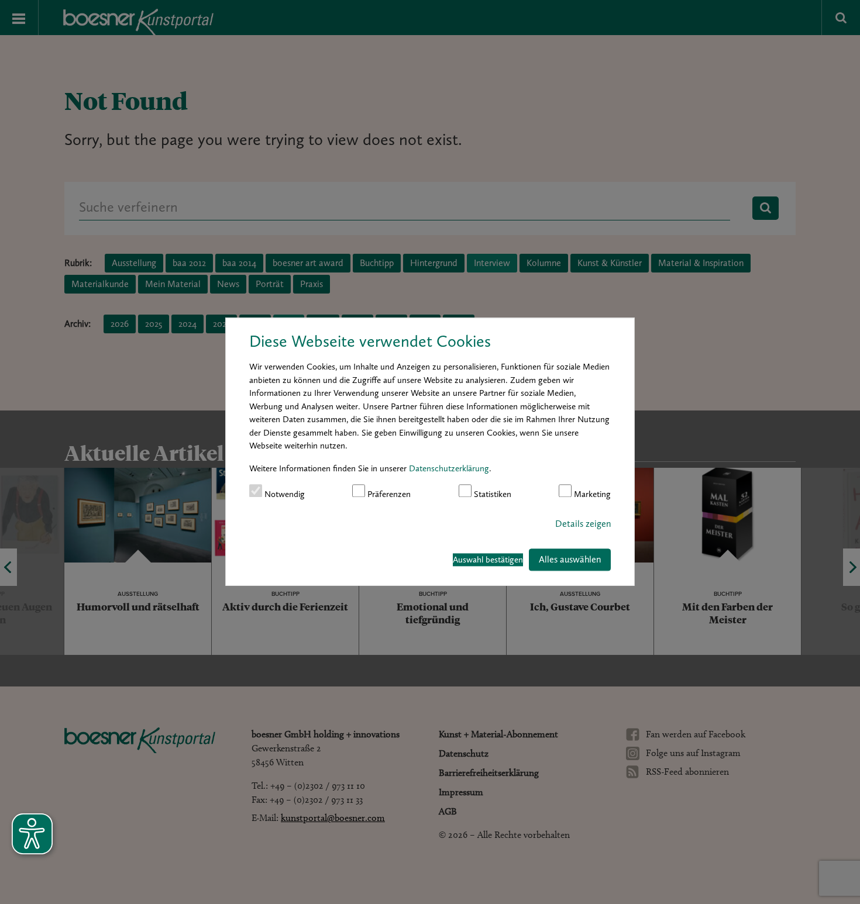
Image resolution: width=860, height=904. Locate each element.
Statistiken (491, 494)
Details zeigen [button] (583, 523)
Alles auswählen (570, 559)
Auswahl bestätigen (488, 559)
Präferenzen (388, 494)
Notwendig (283, 494)
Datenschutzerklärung (449, 468)
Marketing (591, 494)
